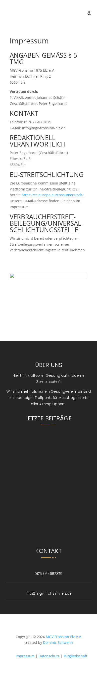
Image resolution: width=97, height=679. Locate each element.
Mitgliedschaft (75, 656)
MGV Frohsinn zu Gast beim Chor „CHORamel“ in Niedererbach (56, 439)
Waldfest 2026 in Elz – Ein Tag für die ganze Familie (61, 497)
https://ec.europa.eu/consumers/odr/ (53, 194)
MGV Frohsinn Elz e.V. (64, 636)
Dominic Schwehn (58, 642)
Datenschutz (49, 656)
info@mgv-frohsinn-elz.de (49, 593)
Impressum (25, 656)
